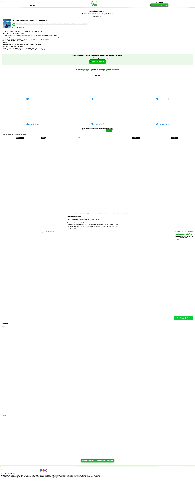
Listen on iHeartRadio (174, 138)
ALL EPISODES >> (50, 231)
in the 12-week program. (97, 70)
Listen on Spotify (43, 138)
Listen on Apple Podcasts (20, 138)
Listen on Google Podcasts (136, 138)
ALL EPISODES (94, 5)
